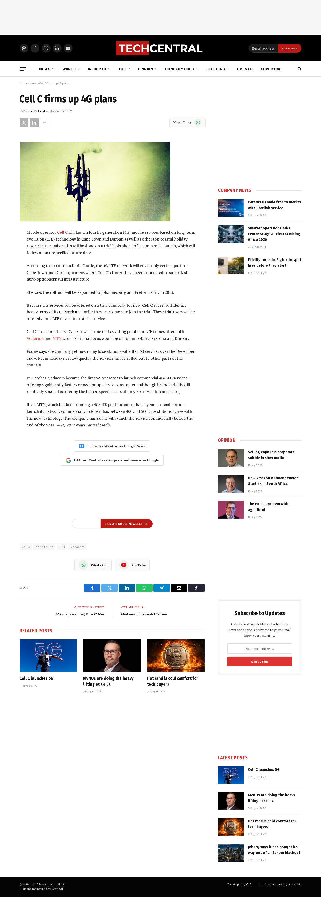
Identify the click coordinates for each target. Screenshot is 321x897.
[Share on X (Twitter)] (24, 122)
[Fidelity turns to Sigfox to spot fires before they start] (231, 265)
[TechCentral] (160, 48)
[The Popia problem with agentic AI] (231, 510)
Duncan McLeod (34, 111)
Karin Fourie (44, 547)
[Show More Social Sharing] (44, 122)
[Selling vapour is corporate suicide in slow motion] (231, 458)
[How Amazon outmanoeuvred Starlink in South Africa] (231, 484)
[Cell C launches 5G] (48, 655)
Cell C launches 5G (36, 678)
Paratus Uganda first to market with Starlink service (274, 205)
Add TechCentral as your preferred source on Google (116, 460)
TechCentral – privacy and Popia (279, 884)
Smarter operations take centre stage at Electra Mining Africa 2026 (274, 234)
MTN (57, 338)
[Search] (299, 69)
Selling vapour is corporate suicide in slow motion (271, 455)
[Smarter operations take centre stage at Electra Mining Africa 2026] (231, 234)
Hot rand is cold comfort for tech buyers (172, 681)
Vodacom (35, 338)
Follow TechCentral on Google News (115, 446)
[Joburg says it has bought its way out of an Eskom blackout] (231, 853)
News (45, 69)
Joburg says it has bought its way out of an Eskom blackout (274, 850)
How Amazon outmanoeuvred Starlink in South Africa (273, 480)
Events (244, 69)
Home (23, 83)
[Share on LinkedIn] (34, 122)
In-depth (97, 69)
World (69, 69)
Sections (215, 69)
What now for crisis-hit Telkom (144, 614)
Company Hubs (179, 69)
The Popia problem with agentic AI (268, 506)
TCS (122, 69)
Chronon (58, 889)
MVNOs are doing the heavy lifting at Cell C (108, 681)
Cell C (62, 232)
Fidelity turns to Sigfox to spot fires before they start (274, 262)
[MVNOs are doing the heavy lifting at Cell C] (112, 655)
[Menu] (23, 69)
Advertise (271, 69)
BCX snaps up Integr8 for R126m (80, 614)
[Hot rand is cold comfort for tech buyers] (176, 655)
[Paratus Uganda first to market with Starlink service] (231, 208)
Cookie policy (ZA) (240, 884)
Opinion (145, 69)
